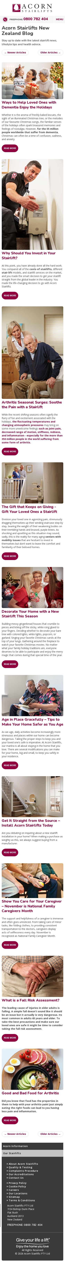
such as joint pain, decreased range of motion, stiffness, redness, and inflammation (31, 432)
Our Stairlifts (12, 1153)
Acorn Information (15, 1146)
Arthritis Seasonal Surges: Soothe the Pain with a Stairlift (32, 404)
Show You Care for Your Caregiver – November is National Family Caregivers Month (32, 906)
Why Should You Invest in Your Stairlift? (29, 255)
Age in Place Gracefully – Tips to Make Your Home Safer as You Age (32, 722)
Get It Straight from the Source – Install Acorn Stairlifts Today (31, 823)
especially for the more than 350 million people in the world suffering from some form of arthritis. (32, 439)
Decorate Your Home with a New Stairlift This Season (30, 614)
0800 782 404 (35, 19)
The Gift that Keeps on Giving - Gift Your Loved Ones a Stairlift (29, 509)
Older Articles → (50, 52)
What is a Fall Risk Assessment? (30, 1000)
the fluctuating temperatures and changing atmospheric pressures (28, 423)
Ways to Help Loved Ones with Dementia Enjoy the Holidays (29, 105)
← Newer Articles (15, 52)
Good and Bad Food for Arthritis (30, 1093)
